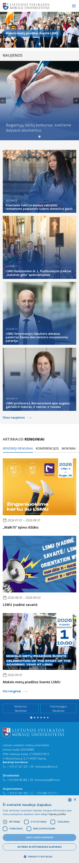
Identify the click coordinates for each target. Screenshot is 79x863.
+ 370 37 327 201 (17, 766)
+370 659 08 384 (17, 780)
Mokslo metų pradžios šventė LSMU (32, 33)
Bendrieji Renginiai (18, 448)
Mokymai (69, 448)
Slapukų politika (57, 814)
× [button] (74, 799)
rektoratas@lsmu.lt (46, 766)
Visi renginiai (12, 691)
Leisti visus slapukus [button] (39, 837)
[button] (39, 44)
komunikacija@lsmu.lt (47, 780)
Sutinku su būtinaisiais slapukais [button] (39, 846)
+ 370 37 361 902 (17, 793)
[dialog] (39, 829)
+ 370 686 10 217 (45, 793)
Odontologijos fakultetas (58, 708)
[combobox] (70, 800)
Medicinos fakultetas (20, 708)
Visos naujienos (14, 417)
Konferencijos (47, 448)
